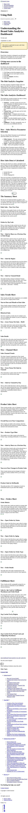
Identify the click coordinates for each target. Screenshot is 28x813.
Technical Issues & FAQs (9, 738)
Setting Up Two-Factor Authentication (16, 735)
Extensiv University (8, 6)
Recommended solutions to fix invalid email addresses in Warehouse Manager (16, 758)
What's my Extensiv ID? (13, 728)
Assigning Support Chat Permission (15, 727)
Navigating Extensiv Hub (13, 682)
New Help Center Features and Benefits (16, 689)
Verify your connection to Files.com (15, 763)
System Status (7, 8)
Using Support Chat (12, 770)
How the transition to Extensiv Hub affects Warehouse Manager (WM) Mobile (15, 754)
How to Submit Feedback (13, 780)
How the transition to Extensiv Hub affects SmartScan (15, 749)
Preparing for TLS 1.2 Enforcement (15, 771)
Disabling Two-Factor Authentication (16, 734)
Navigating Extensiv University (14, 782)
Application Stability (12, 761)
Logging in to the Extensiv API (14, 688)
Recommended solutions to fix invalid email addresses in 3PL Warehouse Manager (16, 746)
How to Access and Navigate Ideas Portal (17, 779)
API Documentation (9, 5)
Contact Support (5, 788)
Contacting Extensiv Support (14, 743)
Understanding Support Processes (15, 760)
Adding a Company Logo (13, 730)
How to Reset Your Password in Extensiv (17, 714)
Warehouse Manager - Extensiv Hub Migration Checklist (16, 686)
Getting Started (7, 675)
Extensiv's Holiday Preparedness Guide (16, 764)
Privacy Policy (7, 798)
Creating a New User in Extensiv (15, 703)
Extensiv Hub (7, 23)
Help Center (7, 4)
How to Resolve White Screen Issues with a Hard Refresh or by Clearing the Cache (16, 767)
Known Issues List (11, 741)
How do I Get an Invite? (13, 678)
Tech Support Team (11, 694)
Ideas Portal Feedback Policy (14, 777)
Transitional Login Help (13, 684)
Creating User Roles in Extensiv (15, 704)
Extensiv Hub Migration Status (14, 751)
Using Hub (6, 24)
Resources (3, 11)
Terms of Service (8, 800)
